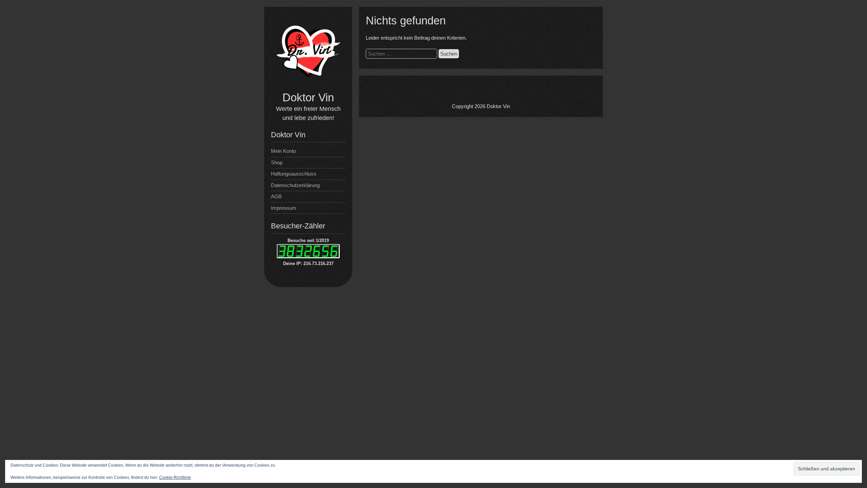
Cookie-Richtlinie (175, 477)
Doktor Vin (308, 97)
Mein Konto (283, 151)
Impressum (283, 208)
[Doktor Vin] (308, 86)
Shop (276, 162)
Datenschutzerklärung (295, 185)
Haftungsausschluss (293, 174)
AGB (276, 196)
